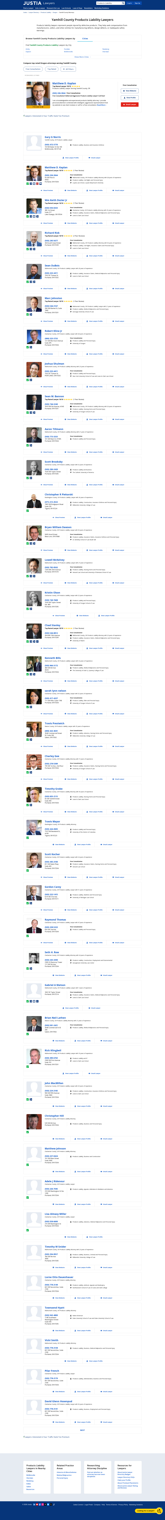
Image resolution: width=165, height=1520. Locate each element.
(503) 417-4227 (51, 698)
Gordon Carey (53, 886)
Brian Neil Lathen (55, 1017)
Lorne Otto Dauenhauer (59, 1277)
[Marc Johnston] (34, 304)
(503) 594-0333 (51, 208)
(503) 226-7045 (51, 1189)
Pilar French (52, 1370)
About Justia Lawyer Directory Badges (125, 1473)
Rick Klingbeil (53, 1050)
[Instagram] (42, 1504)
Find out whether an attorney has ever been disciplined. (96, 1474)
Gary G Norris (53, 137)
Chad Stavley (52, 625)
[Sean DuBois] (34, 271)
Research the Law (53, 8)
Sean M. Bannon (54, 396)
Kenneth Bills (53, 658)
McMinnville (68, 52)
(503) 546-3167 (51, 306)
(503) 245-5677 (51, 240)
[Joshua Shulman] (34, 369)
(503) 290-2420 (51, 469)
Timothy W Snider (55, 1246)
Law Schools (66, 8)
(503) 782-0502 (51, 567)
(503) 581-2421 (51, 1025)
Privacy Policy (123, 1504)
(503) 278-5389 (51, 763)
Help (103, 1504)
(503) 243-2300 (51, 960)
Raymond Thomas (55, 919)
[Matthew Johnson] (34, 1154)
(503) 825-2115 (51, 796)
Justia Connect (78, 1504)
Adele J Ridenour (55, 1181)
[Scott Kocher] (34, 860)
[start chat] (159, 1510)
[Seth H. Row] (34, 958)
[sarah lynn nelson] (34, 696)
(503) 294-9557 (51, 1254)
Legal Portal (89, 1504)
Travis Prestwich (54, 723)
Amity (28, 49)
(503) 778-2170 (51, 1378)
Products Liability (46, 12)
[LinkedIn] (34, 1504)
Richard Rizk (52, 232)
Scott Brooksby (54, 461)
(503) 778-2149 (51, 1284)
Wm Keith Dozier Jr (56, 200)
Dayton (28, 52)
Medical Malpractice (64, 1475)
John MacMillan (54, 1083)
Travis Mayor (52, 821)
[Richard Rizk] (34, 238)
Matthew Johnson (55, 1148)
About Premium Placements (128, 1483)
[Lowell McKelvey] (34, 565)
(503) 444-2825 (51, 829)
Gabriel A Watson (55, 985)
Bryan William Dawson (58, 527)
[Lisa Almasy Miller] (34, 1220)
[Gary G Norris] (34, 143)
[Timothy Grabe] (34, 794)
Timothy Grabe (54, 788)
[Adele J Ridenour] (34, 1187)
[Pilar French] (34, 1376)
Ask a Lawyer (40, 8)
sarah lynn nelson (55, 690)
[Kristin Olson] (34, 598)
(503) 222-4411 (51, 273)
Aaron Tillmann (54, 429)
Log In (129, 3)
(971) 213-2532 (51, 502)
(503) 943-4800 (51, 1315)
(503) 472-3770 (51, 144)
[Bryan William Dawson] (34, 533)
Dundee (67, 49)
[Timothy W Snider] (34, 1252)
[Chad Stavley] (34, 631)
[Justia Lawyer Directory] (32, 3)
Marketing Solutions (101, 8)
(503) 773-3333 (51, 436)
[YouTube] (37, 1504)
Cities (85, 38)
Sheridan (105, 52)
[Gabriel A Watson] (34, 991)
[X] (51, 1504)
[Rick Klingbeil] (34, 1056)
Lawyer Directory (34, 12)
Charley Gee (52, 756)
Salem (28, 1487)
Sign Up (137, 3)
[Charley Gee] (34, 762)
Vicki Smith (51, 1340)
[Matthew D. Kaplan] (34, 173)
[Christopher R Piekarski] (34, 500)
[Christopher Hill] (34, 1121)
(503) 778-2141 (51, 1409)
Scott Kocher (52, 854)
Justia (25, 12)
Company (97, 1504)
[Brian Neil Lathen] (34, 1023)
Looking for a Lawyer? (145, 1511)
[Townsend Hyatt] (34, 1313)
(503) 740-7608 (51, 600)
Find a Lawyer (28, 8)
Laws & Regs (77, 8)
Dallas (28, 1484)
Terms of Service (111, 1504)
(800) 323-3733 (51, 338)
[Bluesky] (48, 1504)
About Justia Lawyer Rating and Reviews (128, 1487)
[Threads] (45, 1504)
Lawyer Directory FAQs (126, 1477)
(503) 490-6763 (51, 1058)
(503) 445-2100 (51, 861)
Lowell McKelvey (54, 559)
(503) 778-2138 (51, 1348)
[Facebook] (40, 1504)
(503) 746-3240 (51, 404)
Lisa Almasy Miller (55, 1213)
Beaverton (30, 1489)
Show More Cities (81, 57)
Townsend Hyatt (54, 1307)
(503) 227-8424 (51, 1156)
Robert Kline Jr (53, 330)
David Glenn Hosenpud (58, 1401)
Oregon (55, 12)
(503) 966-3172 (51, 665)
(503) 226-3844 (58, 93)
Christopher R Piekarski (59, 494)
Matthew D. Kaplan (64, 83)
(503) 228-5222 (51, 927)
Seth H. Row (52, 952)
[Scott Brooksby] (34, 467)
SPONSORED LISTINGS (32, 75)
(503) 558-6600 (51, 1221)
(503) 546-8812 (51, 633)
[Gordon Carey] (34, 892)
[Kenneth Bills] (34, 664)
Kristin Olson (52, 592)
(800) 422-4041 (51, 731)
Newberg (105, 49)
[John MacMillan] (34, 1089)
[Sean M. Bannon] (34, 402)
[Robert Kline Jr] (34, 337)
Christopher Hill (54, 1115)
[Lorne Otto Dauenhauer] (34, 1283)
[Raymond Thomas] (34, 925)
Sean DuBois (52, 265)
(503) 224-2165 (51, 1090)
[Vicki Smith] (34, 1346)
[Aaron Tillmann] (34, 435)
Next (82, 1430)
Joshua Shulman (54, 363)
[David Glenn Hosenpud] (34, 1407)
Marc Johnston (53, 298)
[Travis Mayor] (34, 827)
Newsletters (88, 8)
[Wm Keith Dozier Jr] (34, 206)
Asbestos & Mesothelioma (66, 1472)
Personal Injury (62, 1478)
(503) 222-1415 (51, 894)
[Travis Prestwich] (34, 729)
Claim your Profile (124, 1480)
